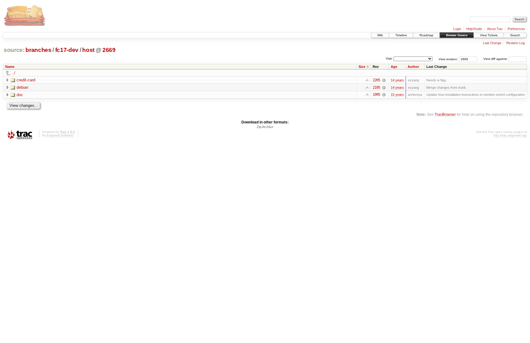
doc (20, 94)
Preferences (516, 28)
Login (457, 28)
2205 (376, 80)
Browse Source (456, 35)
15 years (397, 94)
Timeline (401, 35)
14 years (397, 80)
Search (515, 35)
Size (362, 66)
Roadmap (426, 35)
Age (394, 66)
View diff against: (496, 58)
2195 (376, 87)
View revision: (448, 58)
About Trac (495, 28)
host (88, 50)
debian (22, 87)
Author (413, 66)
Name (9, 66)
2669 (109, 50)
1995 (376, 94)
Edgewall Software (60, 135)
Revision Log (515, 43)
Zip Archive (265, 127)
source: (14, 50)
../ (13, 73)
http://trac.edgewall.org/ (510, 135)
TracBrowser (445, 114)
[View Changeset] (384, 80)
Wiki (380, 35)
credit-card (26, 80)
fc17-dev (67, 50)
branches (38, 50)
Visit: (389, 58)
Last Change (492, 43)
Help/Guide (474, 28)
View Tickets (488, 35)
